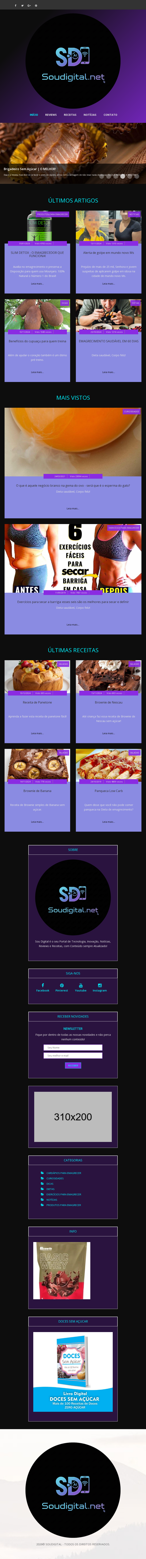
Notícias (90, 115)
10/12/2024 (25, 693)
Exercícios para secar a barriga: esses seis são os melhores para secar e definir (73, 602)
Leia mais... (37, 283)
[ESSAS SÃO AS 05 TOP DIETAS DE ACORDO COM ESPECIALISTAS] (73, 153)
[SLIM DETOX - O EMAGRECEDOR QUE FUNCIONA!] (37, 226)
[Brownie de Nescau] (108, 676)
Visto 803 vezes (114, 693)
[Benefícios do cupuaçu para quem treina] (37, 315)
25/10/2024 (96, 331)
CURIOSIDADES (131, 411)
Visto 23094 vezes (79, 476)
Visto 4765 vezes (43, 243)
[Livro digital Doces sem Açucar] (73, 1371)
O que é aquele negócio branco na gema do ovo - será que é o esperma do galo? (73, 485)
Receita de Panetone (37, 702)
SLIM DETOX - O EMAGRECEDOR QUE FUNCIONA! (37, 254)
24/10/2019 (96, 781)
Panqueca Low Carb (109, 791)
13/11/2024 (96, 243)
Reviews (51, 115)
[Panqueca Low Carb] (108, 765)
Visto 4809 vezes (114, 781)
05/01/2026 (24, 243)
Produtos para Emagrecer (52, 214)
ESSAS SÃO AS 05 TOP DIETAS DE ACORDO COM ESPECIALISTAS (47, 164)
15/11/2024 (96, 693)
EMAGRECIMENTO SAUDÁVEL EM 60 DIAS (109, 341)
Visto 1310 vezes (114, 243)
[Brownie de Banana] (37, 765)
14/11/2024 (25, 781)
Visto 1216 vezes (114, 331)
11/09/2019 (60, 592)
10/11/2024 (24, 331)
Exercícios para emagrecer (124, 527)
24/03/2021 (60, 476)
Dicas (65, 303)
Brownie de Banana (37, 791)
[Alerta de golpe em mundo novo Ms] (108, 226)
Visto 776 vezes (43, 781)
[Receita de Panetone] (37, 676)
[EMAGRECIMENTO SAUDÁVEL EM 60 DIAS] (108, 315)
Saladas (63, 664)
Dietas (135, 303)
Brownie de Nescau (108, 702)
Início (34, 115)
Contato (110, 115)
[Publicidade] (61, 1270)
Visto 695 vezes (43, 693)
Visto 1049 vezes (43, 331)
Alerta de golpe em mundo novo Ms (108, 253)
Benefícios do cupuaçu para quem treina (37, 341)
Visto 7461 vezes (79, 592)
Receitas (70, 115)
